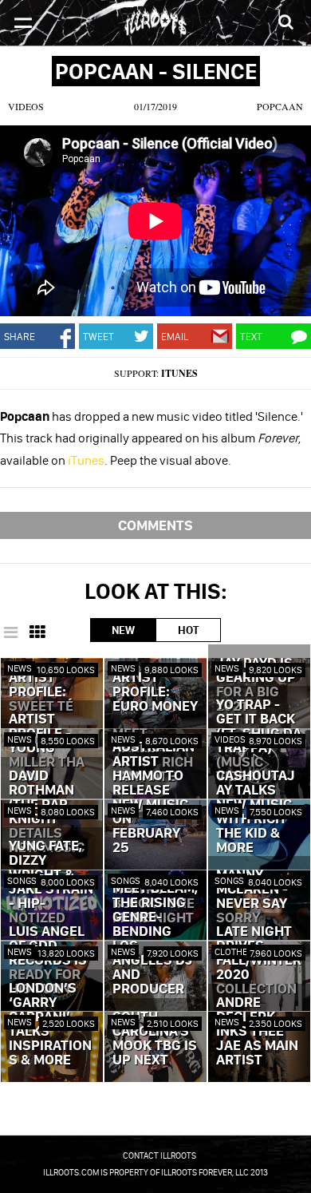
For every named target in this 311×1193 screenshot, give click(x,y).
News (19, 668)
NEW (123, 630)
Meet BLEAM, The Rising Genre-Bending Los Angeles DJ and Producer (155, 939)
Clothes (234, 951)
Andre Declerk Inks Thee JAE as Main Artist (257, 1031)
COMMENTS (155, 525)
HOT (188, 630)
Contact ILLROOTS (159, 1155)
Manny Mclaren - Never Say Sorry (252, 896)
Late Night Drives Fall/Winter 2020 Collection (258, 960)
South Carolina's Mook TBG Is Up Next (154, 1038)
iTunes (179, 373)
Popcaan (280, 106)
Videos (26, 106)
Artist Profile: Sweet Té (41, 692)
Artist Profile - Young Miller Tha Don (47, 748)
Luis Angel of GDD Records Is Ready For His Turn (48, 960)
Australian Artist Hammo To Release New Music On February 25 (153, 797)
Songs (22, 880)
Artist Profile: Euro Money (155, 692)
